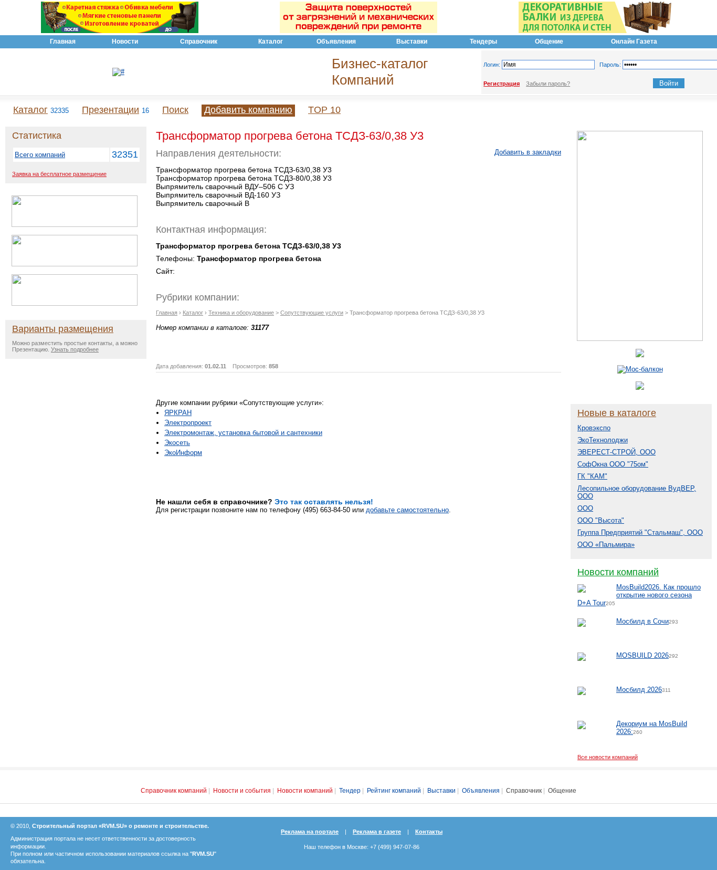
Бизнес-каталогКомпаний (380, 72)
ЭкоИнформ (183, 453)
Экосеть (177, 443)
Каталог (30, 110)
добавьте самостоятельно (407, 510)
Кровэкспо (593, 428)
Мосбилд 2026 (639, 689)
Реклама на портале (310, 831)
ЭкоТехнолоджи (602, 440)
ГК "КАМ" (592, 476)
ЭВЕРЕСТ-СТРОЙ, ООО (616, 452)
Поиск (175, 110)
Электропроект (188, 423)
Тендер (350, 790)
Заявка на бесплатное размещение (59, 174)
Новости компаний (618, 572)
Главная (166, 312)
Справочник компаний (174, 790)
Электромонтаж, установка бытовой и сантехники (243, 433)
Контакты (428, 831)
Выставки (441, 790)
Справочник (524, 790)
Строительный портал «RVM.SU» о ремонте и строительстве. (120, 826)
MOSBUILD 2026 (642, 655)
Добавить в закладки (527, 152)
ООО (585, 508)
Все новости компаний (607, 757)
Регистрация (501, 83)
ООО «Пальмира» (606, 544)
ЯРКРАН (178, 413)
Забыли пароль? (548, 83)
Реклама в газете (377, 831)
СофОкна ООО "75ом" (612, 464)
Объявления (481, 790)
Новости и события (242, 790)
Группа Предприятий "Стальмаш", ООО (640, 532)
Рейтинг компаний (394, 790)
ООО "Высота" (600, 520)
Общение (562, 790)
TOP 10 (324, 110)
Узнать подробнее (75, 349)
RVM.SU (203, 854)
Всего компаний (40, 155)
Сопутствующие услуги (311, 312)
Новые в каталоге (616, 413)
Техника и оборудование (241, 312)
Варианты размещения (62, 329)
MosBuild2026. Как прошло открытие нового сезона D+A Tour (639, 595)
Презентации (110, 110)
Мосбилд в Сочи (642, 621)
